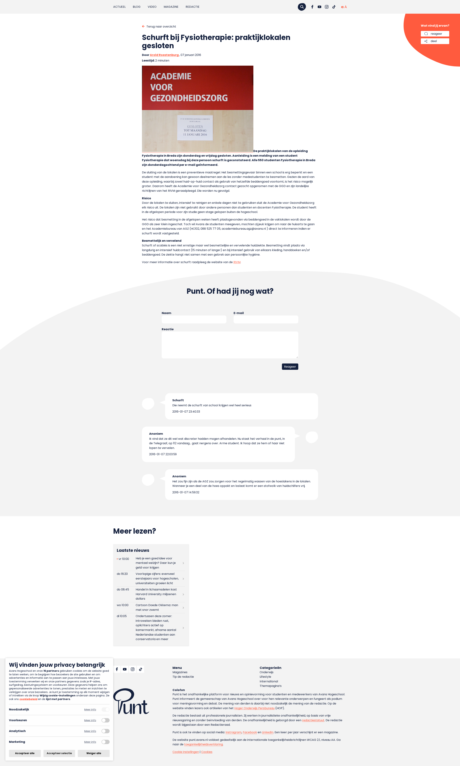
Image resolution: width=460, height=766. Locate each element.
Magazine (171, 7)
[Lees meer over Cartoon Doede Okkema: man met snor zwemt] (151, 607)
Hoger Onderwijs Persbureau (254, 708)
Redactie (192, 7)
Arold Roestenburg (164, 55)
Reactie (168, 329)
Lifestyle (265, 677)
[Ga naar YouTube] (319, 6)
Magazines (179, 672)
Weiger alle (93, 753)
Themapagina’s (271, 686)
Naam (166, 313)
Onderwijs (266, 672)
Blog (137, 7)
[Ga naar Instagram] (326, 6)
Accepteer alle (24, 753)
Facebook (250, 732)
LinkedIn (267, 732)
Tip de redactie (183, 677)
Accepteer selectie (59, 753)
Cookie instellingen (185, 752)
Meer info (90, 709)
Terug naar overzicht (161, 26)
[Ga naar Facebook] (312, 6)
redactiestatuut (313, 720)
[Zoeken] (301, 7)
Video (152, 7)
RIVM (236, 262)
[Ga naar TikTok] (333, 6)
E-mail (239, 313)
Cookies (206, 752)
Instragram (234, 732)
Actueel (119, 7)
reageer (436, 34)
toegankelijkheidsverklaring (203, 744)
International (269, 681)
